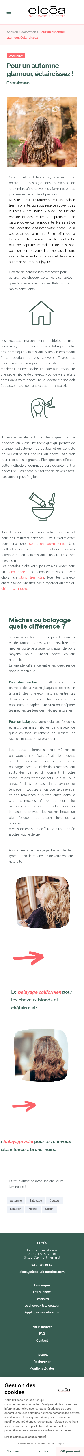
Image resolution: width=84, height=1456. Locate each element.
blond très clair (30, 577)
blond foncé (15, 572)
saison (49, 1208)
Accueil (12, 32)
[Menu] (12, 12)
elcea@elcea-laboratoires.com (42, 1272)
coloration (28, 32)
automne (16, 1200)
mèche (33, 1208)
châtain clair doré (14, 588)
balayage (36, 1200)
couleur (55, 1200)
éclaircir (15, 1208)
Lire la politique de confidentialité (25, 1437)
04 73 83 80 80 (42, 1264)
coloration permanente (47, 543)
